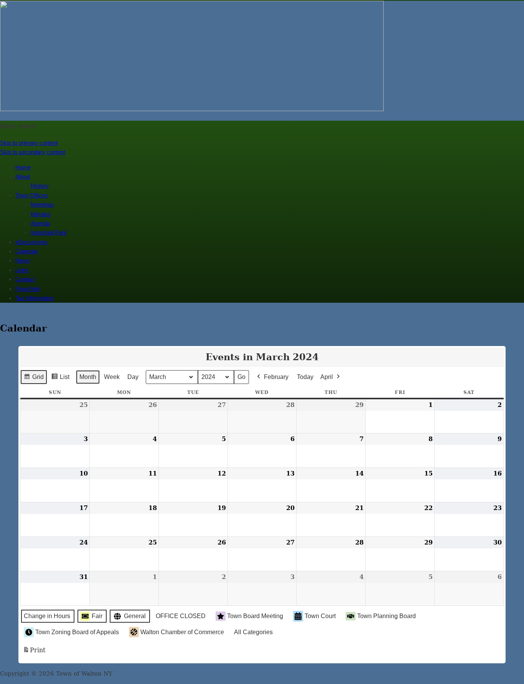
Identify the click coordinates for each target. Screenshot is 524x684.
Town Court (320, 616)
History (40, 185)
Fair (97, 616)
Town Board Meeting (255, 616)
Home (23, 167)
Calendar (26, 251)
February (276, 377)
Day (132, 377)
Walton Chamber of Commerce (182, 632)
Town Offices (31, 195)
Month (87, 377)
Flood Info (27, 288)
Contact (25, 279)
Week (112, 377)
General (135, 616)
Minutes (41, 214)
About (22, 176)
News (22, 260)
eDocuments (31, 242)
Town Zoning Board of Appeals (77, 632)
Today (305, 377)
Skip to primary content (29, 142)
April (326, 377)
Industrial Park (49, 232)
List (60, 379)
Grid (33, 379)
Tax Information (34, 298)
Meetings (42, 204)
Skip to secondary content (32, 152)
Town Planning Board (386, 616)
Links (22, 270)
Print (34, 652)
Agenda (40, 223)
